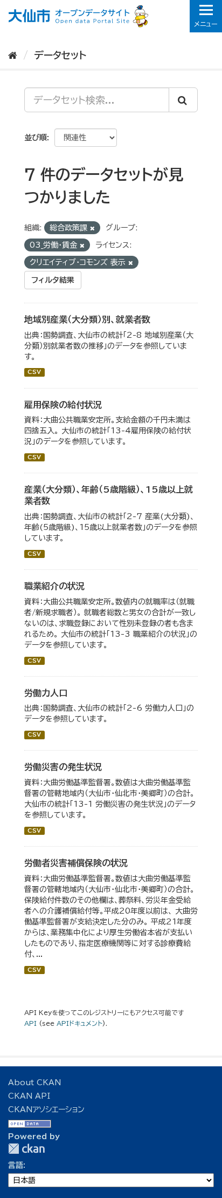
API (30, 1023)
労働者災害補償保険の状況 (76, 863)
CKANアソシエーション (46, 1109)
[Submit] (183, 99)
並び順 (35, 137)
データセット (60, 55)
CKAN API (29, 1096)
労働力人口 (45, 693)
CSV (34, 372)
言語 (15, 1165)
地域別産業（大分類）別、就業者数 (87, 319)
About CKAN (34, 1082)
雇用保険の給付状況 (63, 404)
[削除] (92, 228)
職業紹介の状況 (54, 586)
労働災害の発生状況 (63, 767)
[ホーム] (12, 55)
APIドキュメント (79, 1023)
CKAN (26, 1148)
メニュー (206, 24)
